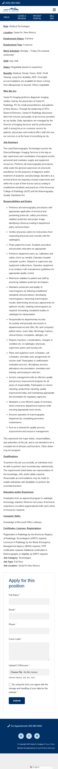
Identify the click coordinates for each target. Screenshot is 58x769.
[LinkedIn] (37, 736)
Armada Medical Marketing (45, 748)
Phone (13, 624)
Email (12, 609)
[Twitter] (29, 736)
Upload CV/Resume (19, 665)
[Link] (11, 9)
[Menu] (54, 9)
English (35, 767)
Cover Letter (15, 639)
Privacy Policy (49, 744)
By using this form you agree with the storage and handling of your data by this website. (28, 688)
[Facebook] (21, 736)
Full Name (14, 595)
